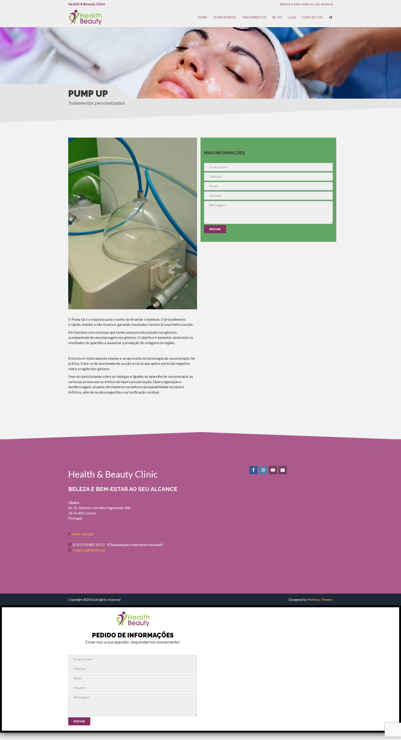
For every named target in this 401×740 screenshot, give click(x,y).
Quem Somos (224, 17)
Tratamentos (254, 17)
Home (202, 17)
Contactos (312, 17)
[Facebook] (253, 470)
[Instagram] (263, 470)
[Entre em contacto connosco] (283, 470)
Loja (292, 17)
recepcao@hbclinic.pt (89, 550)
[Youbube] (273, 470)
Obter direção (82, 534)
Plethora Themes (320, 599)
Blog (277, 17)
